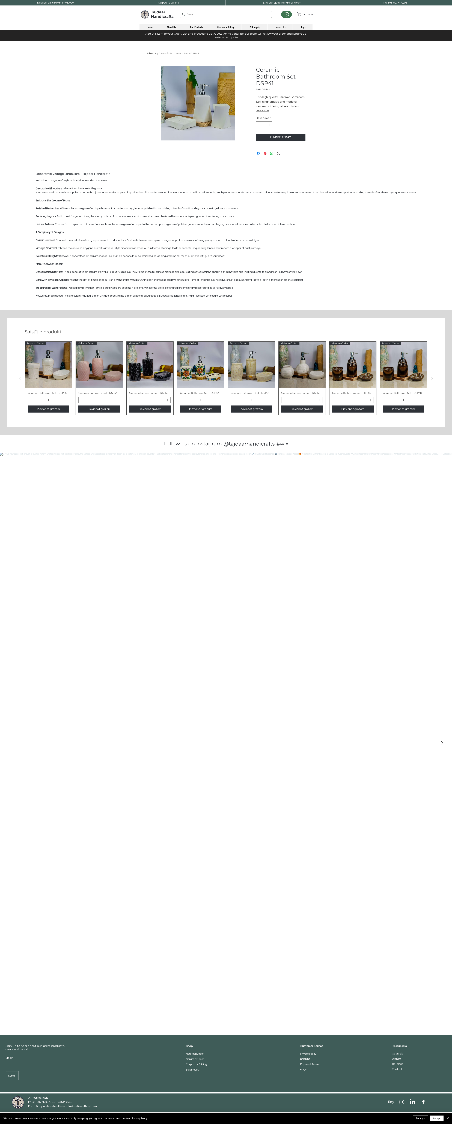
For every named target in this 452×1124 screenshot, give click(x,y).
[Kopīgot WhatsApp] (272, 153)
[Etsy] (391, 1102)
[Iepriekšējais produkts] (20, 378)
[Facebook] (423, 1102)
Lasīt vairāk (262, 110)
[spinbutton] (264, 125)
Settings (420, 1118)
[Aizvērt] (448, 1118)
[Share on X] (278, 153)
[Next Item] (442, 742)
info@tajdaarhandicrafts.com (49, 1106)
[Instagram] (402, 1102)
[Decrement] (259, 125)
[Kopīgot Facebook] (258, 153)
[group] (226, 378)
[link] (305, 14)
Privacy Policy (139, 1118)
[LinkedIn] (412, 1102)
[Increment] (269, 125)
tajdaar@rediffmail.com (82, 1106)
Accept (437, 1118)
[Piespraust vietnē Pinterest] (265, 153)
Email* (9, 1058)
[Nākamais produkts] (432, 378)
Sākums (152, 53)
